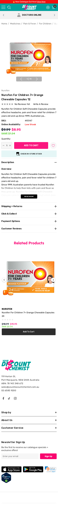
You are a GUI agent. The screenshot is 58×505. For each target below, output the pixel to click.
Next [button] (37, 79)
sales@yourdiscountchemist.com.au (20, 387)
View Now (41, 2)
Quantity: (6, 138)
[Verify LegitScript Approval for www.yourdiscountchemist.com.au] (6, 477)
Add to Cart (28, 332)
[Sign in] (48, 7)
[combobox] (8, 7)
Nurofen (5, 90)
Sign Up (48, 456)
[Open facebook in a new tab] (3, 398)
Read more (29, 196)
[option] (29, 15)
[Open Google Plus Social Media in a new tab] (9, 398)
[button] (51, 469)
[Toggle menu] (3, 7)
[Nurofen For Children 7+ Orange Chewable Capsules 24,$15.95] (29, 278)
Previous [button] (21, 79)
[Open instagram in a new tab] (15, 398)
